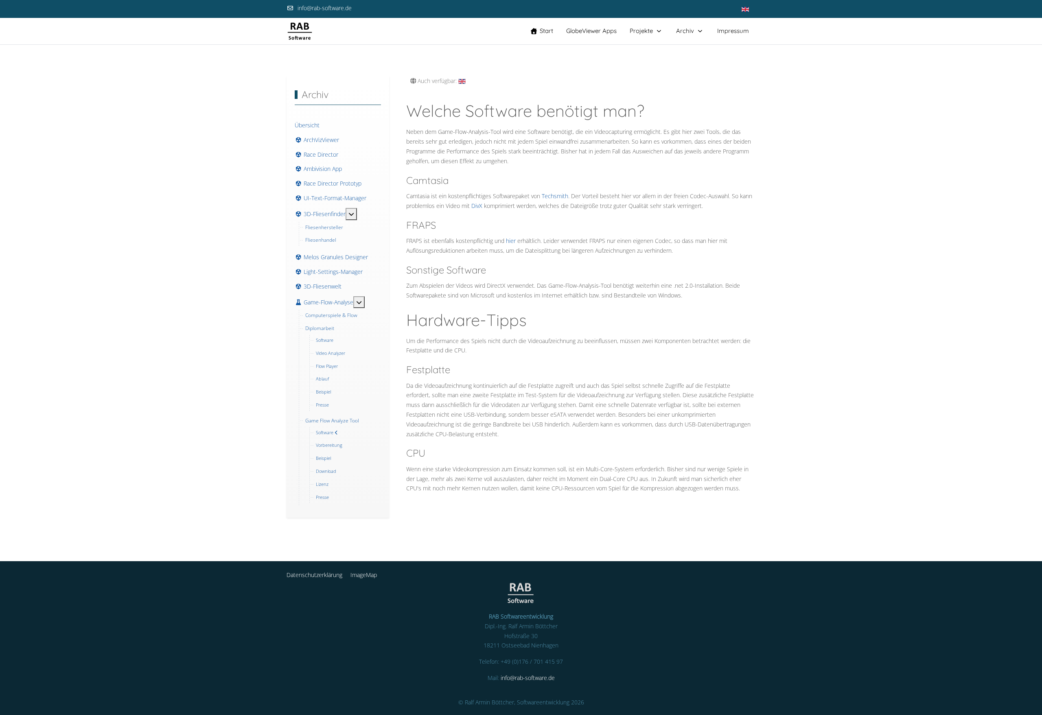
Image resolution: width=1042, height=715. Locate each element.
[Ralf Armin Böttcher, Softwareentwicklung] (300, 31)
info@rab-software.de (325, 8)
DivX (476, 206)
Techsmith (555, 196)
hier (511, 241)
